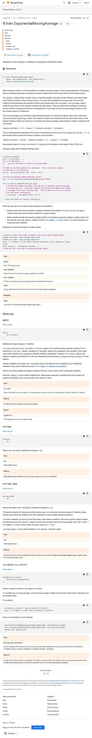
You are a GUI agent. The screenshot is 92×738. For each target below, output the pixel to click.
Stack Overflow (52, 707)
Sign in (86, 3)
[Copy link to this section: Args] (9, 256)
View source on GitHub (40, 55)
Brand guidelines (53, 711)
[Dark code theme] (84, 74)
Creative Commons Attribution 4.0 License (63, 681)
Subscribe (38, 727)
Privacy (12, 723)
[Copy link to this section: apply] (11, 320)
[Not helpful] (87, 18)
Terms (5, 723)
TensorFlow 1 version (15, 55)
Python (35, 18)
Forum (5, 704)
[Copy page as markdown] (68, 24)
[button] (46, 68)
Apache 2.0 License (29, 683)
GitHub (5, 707)
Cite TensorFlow (53, 715)
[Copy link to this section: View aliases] (18, 68)
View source (7, 325)
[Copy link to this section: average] (13, 426)
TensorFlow (6, 18)
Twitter (5, 711)
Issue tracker (51, 700)
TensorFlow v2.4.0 (12, 9)
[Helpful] (84, 18)
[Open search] (64, 2)
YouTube (6, 715)
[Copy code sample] (87, 74)
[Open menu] (3, 2)
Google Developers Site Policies (59, 683)
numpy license (56, 685)
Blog (4, 700)
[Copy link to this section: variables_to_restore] (29, 564)
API (14, 18)
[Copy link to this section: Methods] (16, 314)
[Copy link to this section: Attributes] (13, 295)
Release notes (52, 704)
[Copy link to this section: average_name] (19, 484)
